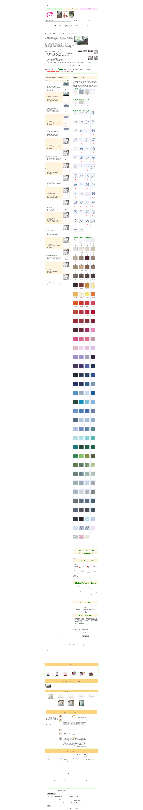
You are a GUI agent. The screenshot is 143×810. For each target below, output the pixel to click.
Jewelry (81, 27)
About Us (48, 756)
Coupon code (61, 790)
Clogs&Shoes (71, 27)
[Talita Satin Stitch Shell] (90, 50)
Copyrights (87, 756)
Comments (49, 758)
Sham (71, 71)
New (88, 9)
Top (54, 9)
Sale (71, 9)
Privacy (86, 758)
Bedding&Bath (65, 27)
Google (88, 780)
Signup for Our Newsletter (70, 644)
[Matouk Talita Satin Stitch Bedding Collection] (96, 51)
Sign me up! (74, 808)
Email (59, 799)
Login (85, 774)
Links (47, 759)
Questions (61, 756)
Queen (64, 71)
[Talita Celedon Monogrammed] (85, 50)
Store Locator (63, 759)
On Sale (71, 664)
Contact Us (75, 756)
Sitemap (85, 780)
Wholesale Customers (65, 764)
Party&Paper (86, 27)
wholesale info (80, 774)
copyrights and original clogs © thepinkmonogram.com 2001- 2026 (67, 780)
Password (61, 802)
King (68, 71)
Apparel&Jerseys (55, 27)
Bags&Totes (60, 27)
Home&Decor (76, 27)
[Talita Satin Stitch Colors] (79, 50)
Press (73, 759)
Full (60, 71)
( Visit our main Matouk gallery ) (51, 638)
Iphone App (62, 758)
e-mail (68, 774)
